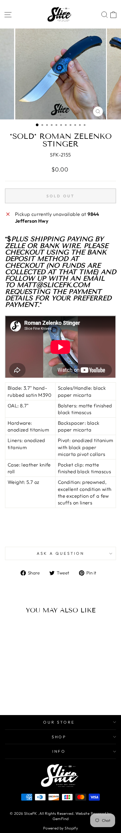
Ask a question (60, 553)
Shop (59, 736)
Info (59, 751)
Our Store (59, 722)
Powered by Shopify (60, 828)
